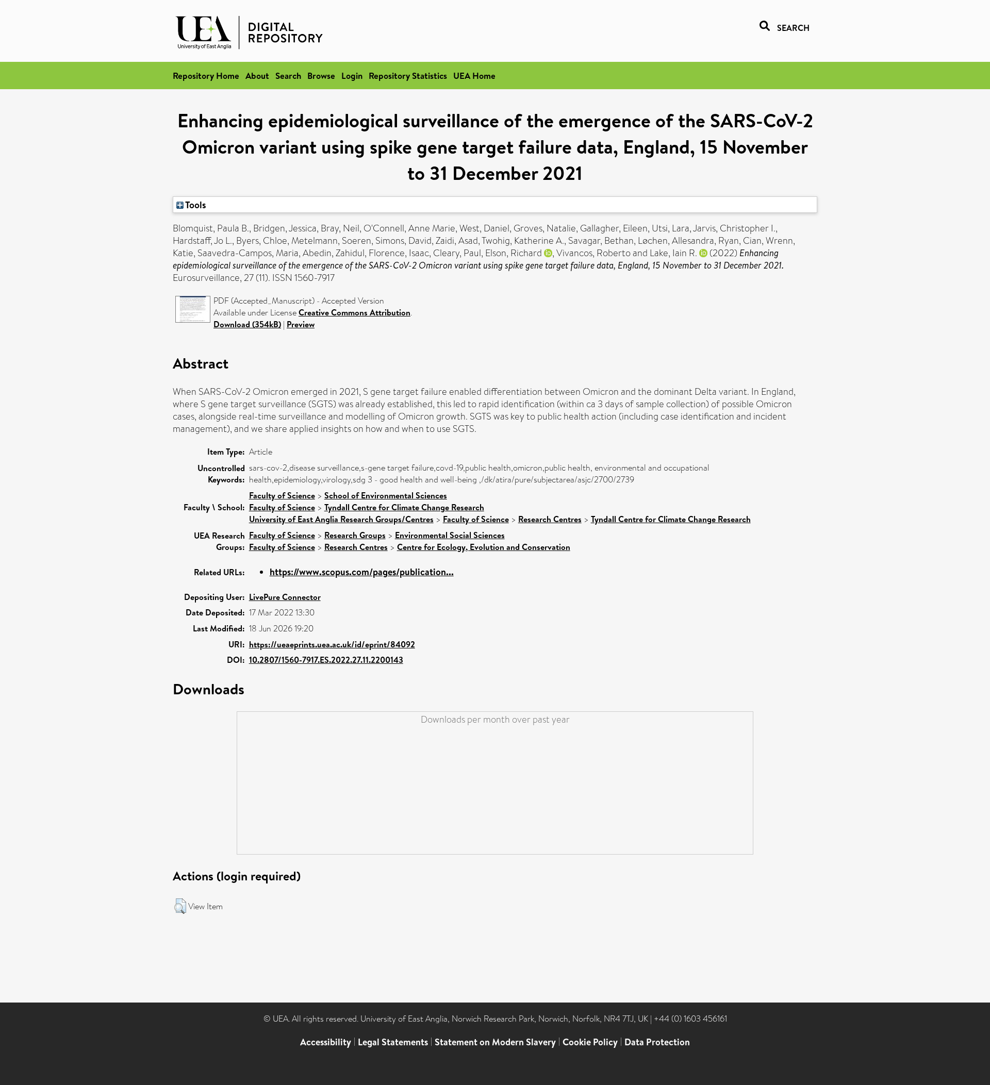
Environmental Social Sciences (450, 535)
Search (288, 75)
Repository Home (206, 75)
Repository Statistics (408, 75)
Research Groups (355, 535)
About (257, 75)
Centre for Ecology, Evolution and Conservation (483, 547)
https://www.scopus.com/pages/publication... (362, 571)
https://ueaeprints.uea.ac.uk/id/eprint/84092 (332, 644)
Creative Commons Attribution (354, 312)
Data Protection (657, 1042)
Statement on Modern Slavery (495, 1042)
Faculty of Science (282, 495)
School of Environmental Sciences (385, 495)
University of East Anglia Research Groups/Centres (341, 519)
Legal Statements (393, 1042)
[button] (180, 906)
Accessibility (325, 1042)
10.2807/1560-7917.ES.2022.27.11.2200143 (326, 659)
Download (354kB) (247, 324)
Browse (321, 75)
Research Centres (550, 519)
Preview (301, 324)
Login (351, 75)
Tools (195, 204)
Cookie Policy (590, 1042)
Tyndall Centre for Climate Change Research (404, 507)
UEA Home (474, 75)
